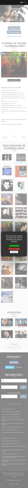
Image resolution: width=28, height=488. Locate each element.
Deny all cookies (14, 248)
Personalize (14, 252)
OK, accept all (14, 245)
